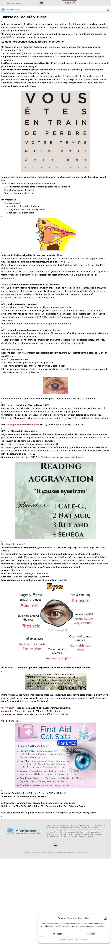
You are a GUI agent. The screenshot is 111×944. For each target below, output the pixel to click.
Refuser (91, 933)
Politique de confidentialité (78, 939)
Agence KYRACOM (81, 853)
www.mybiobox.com (74, 457)
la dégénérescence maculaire (23, 424)
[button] (105, 918)
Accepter (57, 933)
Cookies (63, 939)
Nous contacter (14, 3)
